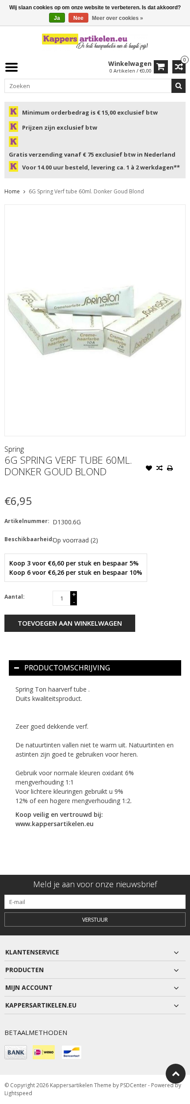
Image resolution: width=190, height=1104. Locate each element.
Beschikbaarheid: (26, 539)
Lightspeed (18, 1093)
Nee (78, 18)
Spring (14, 449)
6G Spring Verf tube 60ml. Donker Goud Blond (86, 191)
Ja (57, 18)
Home (12, 191)
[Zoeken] (178, 86)
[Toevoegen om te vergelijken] (159, 469)
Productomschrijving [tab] (67, 668)
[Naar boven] (176, 1074)
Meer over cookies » (117, 18)
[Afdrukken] (170, 469)
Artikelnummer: (26, 521)
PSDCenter (133, 1085)
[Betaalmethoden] (15, 1052)
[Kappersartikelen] (95, 42)
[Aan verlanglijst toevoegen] (149, 469)
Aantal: (14, 596)
